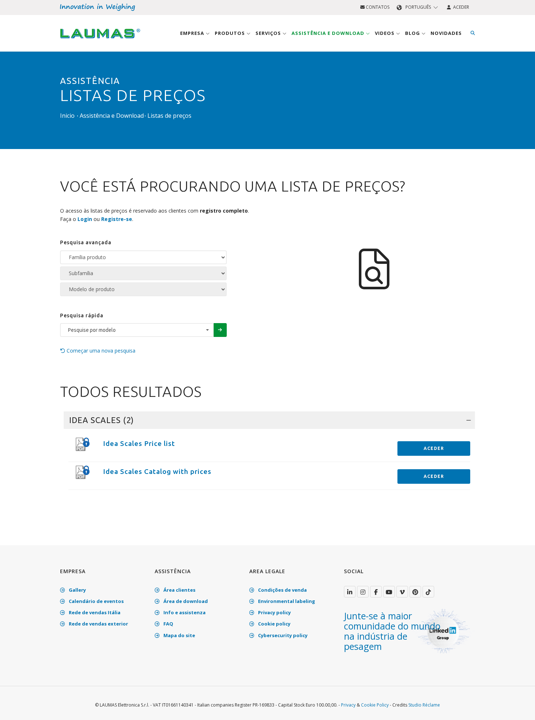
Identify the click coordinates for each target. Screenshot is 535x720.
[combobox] (137, 330)
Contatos (377, 7)
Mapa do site (178, 635)
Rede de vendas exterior (98, 623)
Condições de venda (282, 590)
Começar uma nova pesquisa (100, 350)
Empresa (193, 33)
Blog (413, 33)
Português (418, 7)
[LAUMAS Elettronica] (350, 592)
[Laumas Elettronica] (100, 40)
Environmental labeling (286, 601)
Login (85, 219)
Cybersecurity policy (282, 635)
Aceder (460, 7)
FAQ (167, 623)
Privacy (348, 705)
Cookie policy (273, 623)
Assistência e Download (329, 33)
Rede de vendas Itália (94, 612)
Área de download (185, 601)
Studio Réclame (424, 705)
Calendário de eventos (96, 601)
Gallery (77, 590)
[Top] (518, 707)
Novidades (446, 33)
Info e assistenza (184, 612)
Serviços (268, 33)
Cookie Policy (375, 705)
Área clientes (178, 590)
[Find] (473, 33)
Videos (385, 33)
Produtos (230, 33)
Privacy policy (274, 612)
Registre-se (116, 219)
